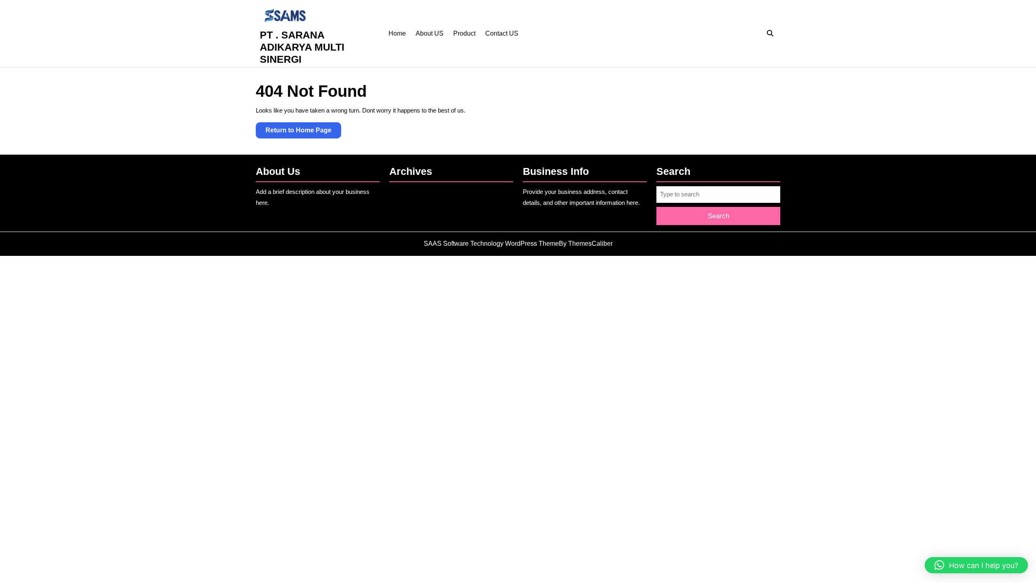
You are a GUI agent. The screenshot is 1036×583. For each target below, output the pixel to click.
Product (464, 33)
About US (430, 33)
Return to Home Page (303, 132)
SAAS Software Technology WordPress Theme (491, 243)
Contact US (501, 33)
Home (397, 33)
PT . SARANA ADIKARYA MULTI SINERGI (302, 47)
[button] (976, 565)
